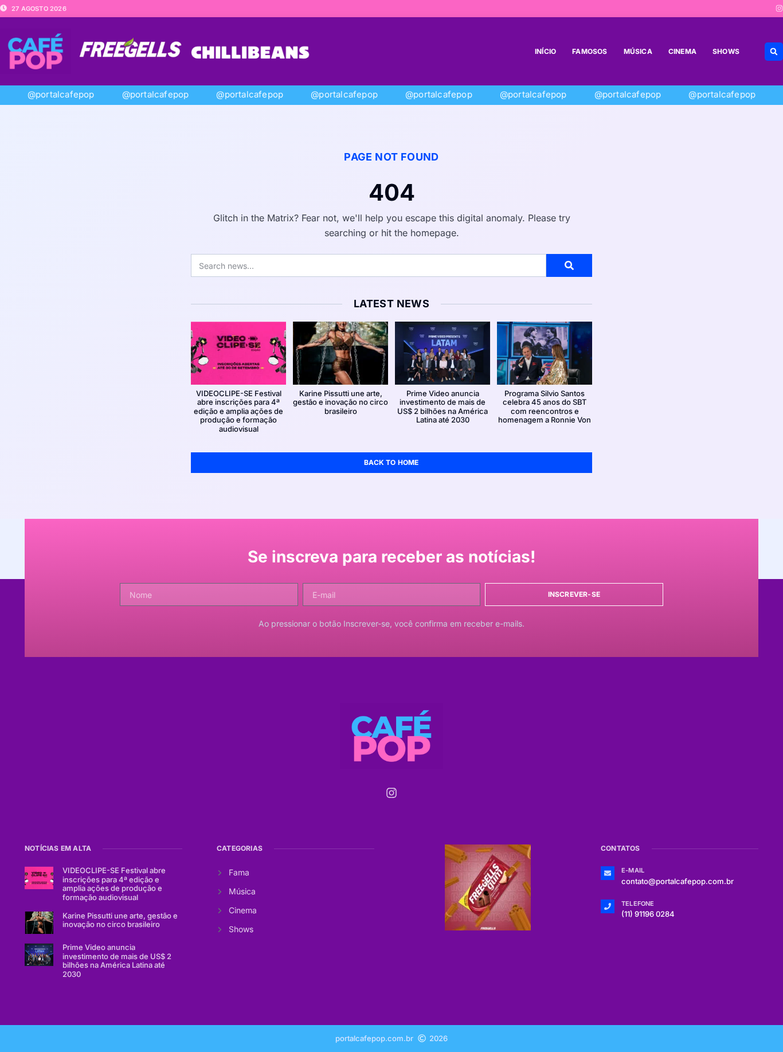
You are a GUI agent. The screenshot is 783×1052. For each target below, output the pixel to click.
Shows (725, 51)
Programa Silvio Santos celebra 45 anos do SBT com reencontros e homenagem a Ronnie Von (544, 407)
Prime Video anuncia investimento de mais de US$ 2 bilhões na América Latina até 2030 (442, 407)
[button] (774, 51)
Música (638, 51)
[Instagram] (779, 8)
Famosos (589, 51)
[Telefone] (607, 906)
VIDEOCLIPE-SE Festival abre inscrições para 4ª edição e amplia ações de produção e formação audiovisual (238, 411)
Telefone (638, 904)
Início (545, 51)
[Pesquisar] (569, 265)
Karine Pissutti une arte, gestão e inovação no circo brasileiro (340, 402)
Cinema (682, 51)
